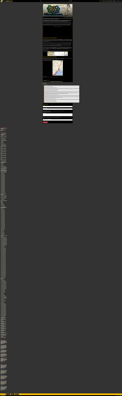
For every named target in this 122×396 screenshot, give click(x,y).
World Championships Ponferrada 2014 (3, 327)
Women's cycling (3, 316)
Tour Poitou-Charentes (3, 298)
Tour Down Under (3, 280)
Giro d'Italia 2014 (3, 180)
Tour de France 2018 (3, 262)
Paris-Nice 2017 (3, 218)
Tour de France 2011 (3, 254)
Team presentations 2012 (4, 243)
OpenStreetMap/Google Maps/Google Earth (55, 81)
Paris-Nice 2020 (3, 222)
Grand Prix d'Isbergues (3, 195)
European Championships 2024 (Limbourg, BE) (4, 169)
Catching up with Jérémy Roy (4, 136)
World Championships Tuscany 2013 (3, 332)
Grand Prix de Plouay (3, 198)
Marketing (2, 203)
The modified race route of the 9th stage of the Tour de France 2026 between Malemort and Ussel (4, 351)
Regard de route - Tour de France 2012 (4, 236)
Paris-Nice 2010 (3, 210)
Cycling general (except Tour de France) (3, 162)
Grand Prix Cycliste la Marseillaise (3, 194)
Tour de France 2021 (3, 266)
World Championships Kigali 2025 (3, 319)
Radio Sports (2, 234)
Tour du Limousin (3, 292)
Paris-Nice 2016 (3, 217)
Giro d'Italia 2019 (3, 185)
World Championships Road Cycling (3, 330)
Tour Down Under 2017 (3, 288)
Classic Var (2, 141)
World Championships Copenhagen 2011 (3, 318)
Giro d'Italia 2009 (3, 174)
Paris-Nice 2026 (3, 228)
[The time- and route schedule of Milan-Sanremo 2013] (51, 55)
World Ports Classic (3, 337)
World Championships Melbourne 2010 (3, 323)
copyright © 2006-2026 (3, 395)
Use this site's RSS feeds (3, 130)
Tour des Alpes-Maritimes (3, 278)
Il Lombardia (2, 199)
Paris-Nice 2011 (3, 211)
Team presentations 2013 (4, 244)
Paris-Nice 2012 (3, 212)
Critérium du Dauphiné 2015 (3, 155)
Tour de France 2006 (3, 248)
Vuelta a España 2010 (3, 305)
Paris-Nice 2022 (3, 223)
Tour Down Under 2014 (3, 286)
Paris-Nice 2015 (3, 216)
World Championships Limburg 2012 (3, 321)
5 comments (45, 80)
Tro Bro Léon (2, 299)
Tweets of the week (3, 300)
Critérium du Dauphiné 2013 (3, 152)
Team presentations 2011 (4, 242)
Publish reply (45, 122)
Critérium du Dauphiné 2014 (3, 153)
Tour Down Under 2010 (3, 281)
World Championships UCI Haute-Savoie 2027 (4, 334)
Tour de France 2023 (3, 268)
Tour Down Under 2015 (3, 287)
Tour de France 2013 (3, 256)
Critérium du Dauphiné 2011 (3, 148)
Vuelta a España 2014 (3, 310)
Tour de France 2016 (3, 260)
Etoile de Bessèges (3, 166)
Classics (62, 81)
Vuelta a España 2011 (3, 306)
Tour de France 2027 (3, 273)
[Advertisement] (58, 31)
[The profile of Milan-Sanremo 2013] (59, 55)
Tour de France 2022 (3, 267)
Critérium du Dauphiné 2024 (3, 157)
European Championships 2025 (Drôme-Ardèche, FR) (4, 170)
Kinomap (2, 202)
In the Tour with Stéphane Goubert (4, 201)
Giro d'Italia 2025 (3, 191)
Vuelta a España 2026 (3, 315)
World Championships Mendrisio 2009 (3, 325)
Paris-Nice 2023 (3, 224)
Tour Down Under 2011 (3, 282)
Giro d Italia (2, 173)
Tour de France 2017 (3, 261)
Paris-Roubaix (2, 229)
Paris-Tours (2, 230)
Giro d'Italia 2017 (3, 184)
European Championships (4, 167)
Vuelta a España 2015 (3, 311)
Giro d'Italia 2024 (3, 190)
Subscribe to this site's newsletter (3, 128)
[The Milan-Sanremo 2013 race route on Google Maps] (66, 55)
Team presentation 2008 (4, 238)
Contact (120, 395)
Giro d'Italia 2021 (3, 186)
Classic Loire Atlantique (3, 140)
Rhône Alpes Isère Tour (3, 237)
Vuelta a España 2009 (3, 304)
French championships (3, 172)
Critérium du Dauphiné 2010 (3, 146)
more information (17, 394)
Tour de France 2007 (3, 249)
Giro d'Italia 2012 (3, 178)
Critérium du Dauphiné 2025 (3, 159)
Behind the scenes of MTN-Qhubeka (3, 134)
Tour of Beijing (2, 294)
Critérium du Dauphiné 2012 (3, 150)
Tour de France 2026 (3, 272)
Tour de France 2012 (3, 255)
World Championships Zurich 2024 (3, 336)
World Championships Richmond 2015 (3, 328)
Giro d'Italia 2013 (3, 179)
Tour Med (2, 293)
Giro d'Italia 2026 (3, 192)
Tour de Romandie (3, 277)
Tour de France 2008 (3, 250)
